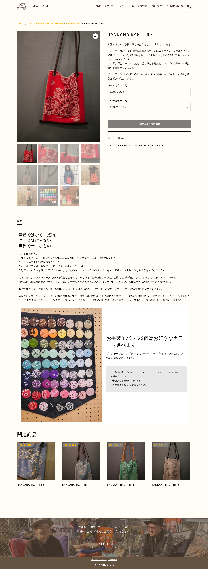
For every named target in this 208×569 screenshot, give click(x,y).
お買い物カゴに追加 (149, 124)
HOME (97, 6)
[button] (114, 6)
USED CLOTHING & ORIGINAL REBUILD (45, 23)
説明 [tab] (19, 220)
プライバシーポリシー (99, 560)
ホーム (20, 23)
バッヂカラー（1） (118, 85)
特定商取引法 (112, 560)
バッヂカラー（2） (118, 100)
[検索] (182, 6)
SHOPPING (173, 6)
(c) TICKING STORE (104, 564)
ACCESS (142, 6)
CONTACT (157, 6)
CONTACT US (104, 544)
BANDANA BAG (73, 23)
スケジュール (126, 6)
